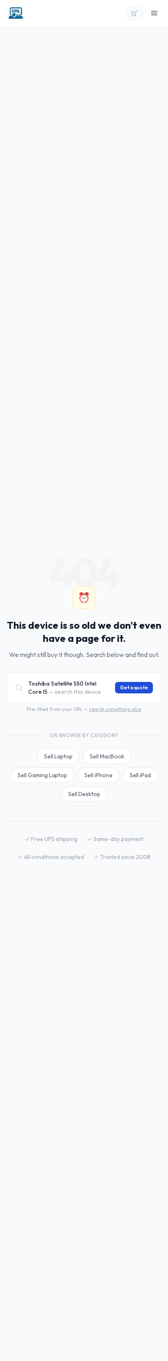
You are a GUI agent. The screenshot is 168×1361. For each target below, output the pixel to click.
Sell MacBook (107, 756)
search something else (115, 709)
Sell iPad (140, 775)
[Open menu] (154, 13)
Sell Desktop (84, 794)
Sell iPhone (98, 775)
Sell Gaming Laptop (42, 775)
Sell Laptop (58, 756)
